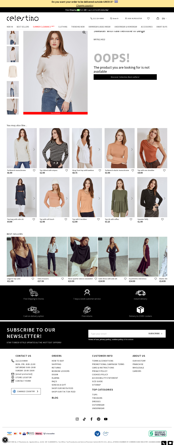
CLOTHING (62, 27)
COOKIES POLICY (100, 374)
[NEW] (22, 276)
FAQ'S (54, 381)
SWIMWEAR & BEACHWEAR (100, 27)
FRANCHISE (138, 364)
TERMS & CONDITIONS (102, 360)
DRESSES (96, 401)
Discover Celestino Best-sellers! (125, 77)
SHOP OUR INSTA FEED (62, 388)
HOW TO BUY (58, 360)
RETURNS (56, 367)
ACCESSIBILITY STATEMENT (105, 378)
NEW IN (10, 27)
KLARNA (55, 378)
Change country (84, 5)
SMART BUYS (161, 27)
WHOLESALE (138, 367)
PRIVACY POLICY (99, 371)
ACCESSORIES (147, 27)
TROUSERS (97, 398)
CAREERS (137, 371)
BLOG (55, 397)
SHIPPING (56, 364)
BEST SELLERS (23, 27)
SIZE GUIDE (97, 381)
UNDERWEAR (98, 408)
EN (163, 18)
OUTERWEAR (98, 405)
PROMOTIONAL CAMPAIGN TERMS (108, 364)
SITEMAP (96, 384)
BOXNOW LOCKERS (61, 371)
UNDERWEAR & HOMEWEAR (125, 27)
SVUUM (55, 374)
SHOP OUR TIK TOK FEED (64, 391)
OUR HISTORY (139, 360)
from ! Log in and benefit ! (87, 10)
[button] (5, 439)
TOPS (94, 394)
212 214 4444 (21, 360)
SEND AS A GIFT (59, 384)
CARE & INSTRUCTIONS (103, 367)
